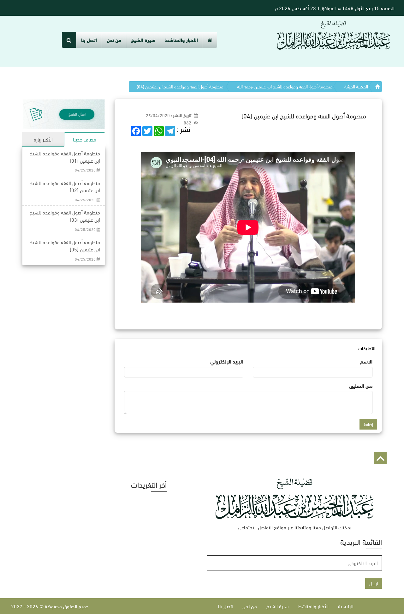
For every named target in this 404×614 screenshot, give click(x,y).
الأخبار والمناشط (181, 39)
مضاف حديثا (84, 139)
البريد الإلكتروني (226, 361)
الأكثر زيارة (43, 139)
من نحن (114, 39)
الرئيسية (346, 606)
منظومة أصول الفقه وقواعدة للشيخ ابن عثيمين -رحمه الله (285, 86)
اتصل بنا (89, 39)
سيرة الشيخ (143, 39)
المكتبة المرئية (356, 86)
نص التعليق (360, 385)
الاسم (366, 361)
